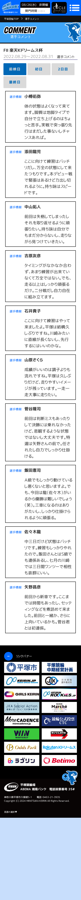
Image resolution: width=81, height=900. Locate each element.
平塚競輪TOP (11, 19)
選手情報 (16, 97)
